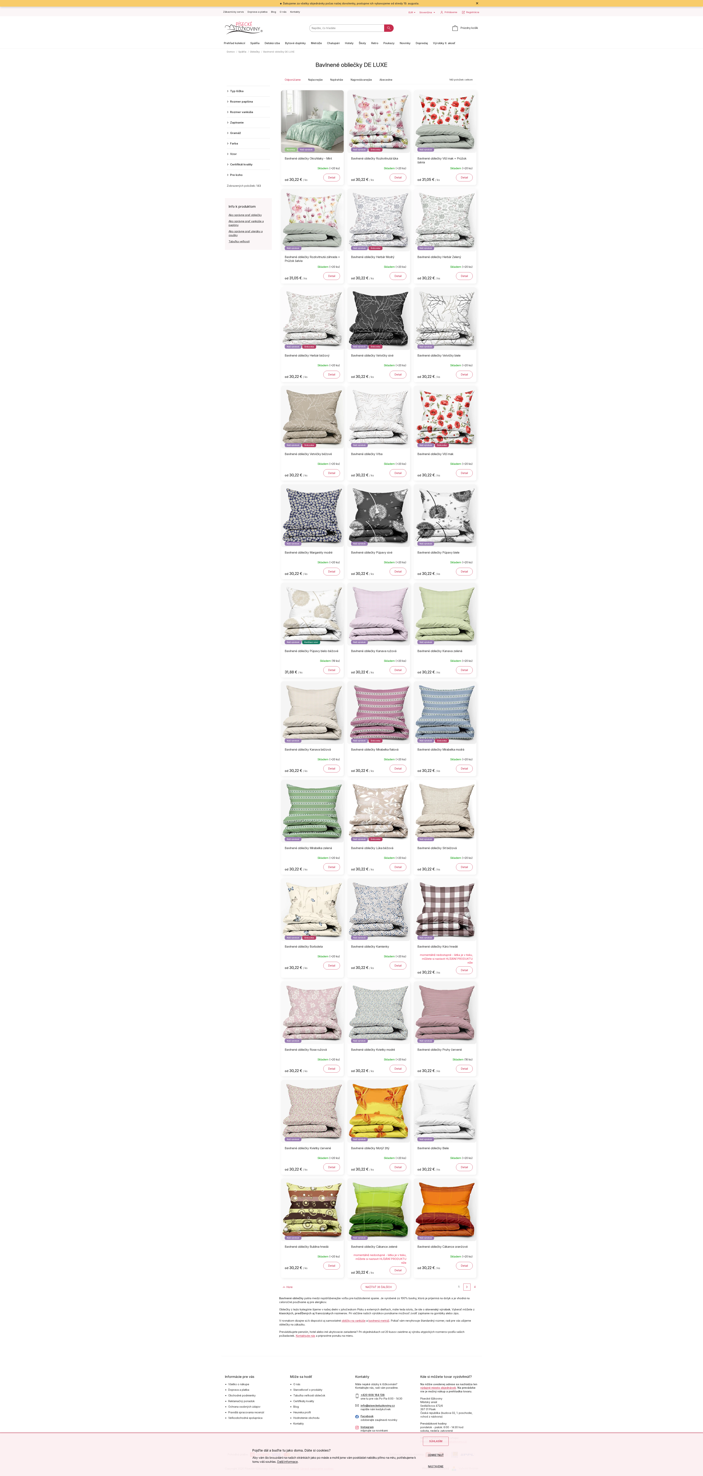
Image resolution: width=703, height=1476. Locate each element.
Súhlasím (435, 1441)
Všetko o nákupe (238, 1384)
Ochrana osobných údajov (244, 1406)
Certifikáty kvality (303, 1401)
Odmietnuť (436, 1455)
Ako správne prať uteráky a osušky (246, 233)
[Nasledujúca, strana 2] (467, 1287)
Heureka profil (302, 1412)
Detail (331, 177)
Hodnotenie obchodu (306, 1417)
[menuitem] (234, 43)
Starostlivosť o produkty (307, 1389)
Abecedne (386, 79)
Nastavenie (435, 1466)
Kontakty (295, 11)
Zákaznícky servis (233, 11)
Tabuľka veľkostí (239, 241)
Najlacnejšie (315, 79)
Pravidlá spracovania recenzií (246, 1412)
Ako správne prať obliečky (245, 215)
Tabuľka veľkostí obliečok (309, 1395)
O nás (283, 11)
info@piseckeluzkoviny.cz (378, 1405)
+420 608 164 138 (373, 1394)
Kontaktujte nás (305, 1335)
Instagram (367, 1427)
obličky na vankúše (354, 1320)
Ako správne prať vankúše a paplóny (246, 223)
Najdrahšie (336, 79)
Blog (273, 11)
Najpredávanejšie (361, 79)
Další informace (287, 1462)
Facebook (367, 1416)
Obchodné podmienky (242, 1395)
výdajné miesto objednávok (438, 1387)
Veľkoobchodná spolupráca (245, 1417)
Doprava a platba (257, 11)
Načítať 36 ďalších (379, 1287)
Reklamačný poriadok (241, 1401)
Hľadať (389, 28)
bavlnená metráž (379, 1320)
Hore (289, 1287)
